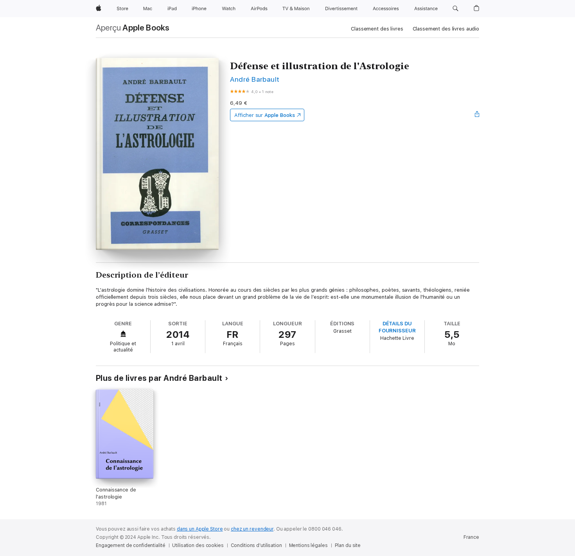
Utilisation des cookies (197, 545)
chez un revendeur (252, 529)
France (471, 537)
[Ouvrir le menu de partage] (477, 115)
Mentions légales (308, 545)
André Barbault (255, 79)
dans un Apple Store (200, 529)
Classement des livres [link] (377, 29)
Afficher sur (264, 115)
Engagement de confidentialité (130, 545)
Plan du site (348, 545)
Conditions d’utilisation (256, 545)
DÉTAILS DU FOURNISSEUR (397, 327)
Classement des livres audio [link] (446, 29)
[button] (455, 8)
